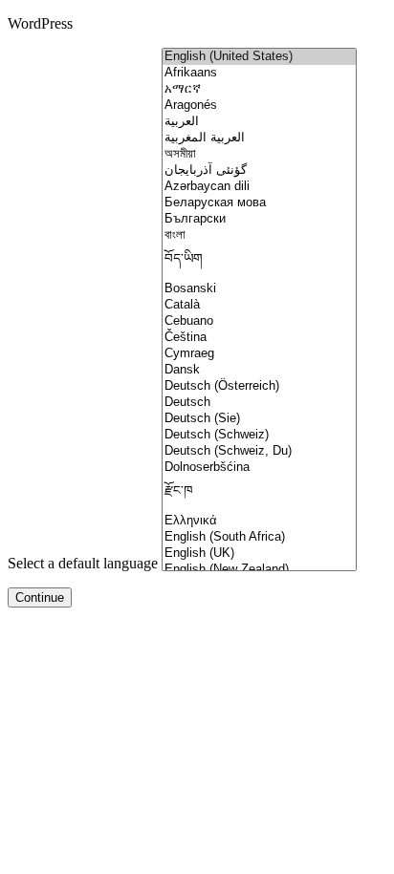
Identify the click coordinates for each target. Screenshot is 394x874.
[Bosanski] (259, 289)
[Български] (259, 219)
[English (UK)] (259, 553)
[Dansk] (259, 370)
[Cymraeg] (259, 354)
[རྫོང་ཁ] (259, 494)
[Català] (259, 305)
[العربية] (259, 122)
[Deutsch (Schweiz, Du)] (259, 451)
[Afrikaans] (259, 73)
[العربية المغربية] (259, 138)
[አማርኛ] (259, 89)
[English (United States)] (259, 57)
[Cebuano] (259, 321)
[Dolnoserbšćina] (259, 467)
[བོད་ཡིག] (259, 262)
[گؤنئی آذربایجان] (259, 170)
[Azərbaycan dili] (259, 187)
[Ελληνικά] (259, 521)
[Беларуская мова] (259, 203)
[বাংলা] (259, 235)
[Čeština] (259, 338)
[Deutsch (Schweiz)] (259, 435)
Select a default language (83, 563)
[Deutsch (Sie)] (259, 419)
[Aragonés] (259, 105)
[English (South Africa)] (259, 537)
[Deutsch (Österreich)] (259, 386)
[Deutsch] (259, 402)
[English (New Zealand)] (259, 570)
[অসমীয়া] (259, 154)
